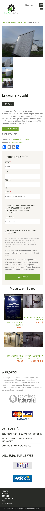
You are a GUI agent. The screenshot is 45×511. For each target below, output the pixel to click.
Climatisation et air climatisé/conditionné (22, 434)
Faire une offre (10, 129)
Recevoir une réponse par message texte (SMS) (21, 232)
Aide (3, 501)
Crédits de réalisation (32, 509)
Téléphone (9, 217)
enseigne (15, 142)
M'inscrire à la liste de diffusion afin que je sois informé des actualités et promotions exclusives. (21, 209)
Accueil (4, 22)
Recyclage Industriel (16, 509)
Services (5, 496)
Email (8, 192)
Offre (8, 162)
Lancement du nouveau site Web (16, 446)
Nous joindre (7, 503)
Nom (6, 172)
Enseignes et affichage (17, 22)
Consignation (7, 499)
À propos (5, 494)
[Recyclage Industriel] (12, 9)
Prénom (8, 180)
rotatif (21, 142)
